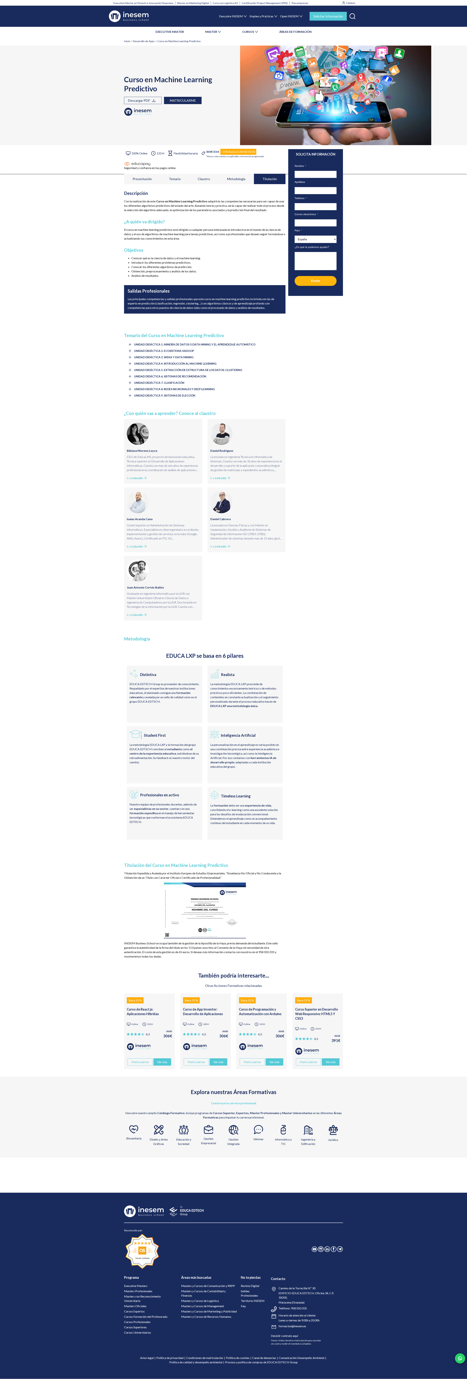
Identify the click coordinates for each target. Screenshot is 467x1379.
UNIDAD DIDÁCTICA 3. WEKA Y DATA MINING (164, 357)
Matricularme (183, 100)
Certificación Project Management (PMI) (265, 3)
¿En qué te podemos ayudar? (312, 247)
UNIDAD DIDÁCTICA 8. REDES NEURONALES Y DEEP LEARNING (174, 389)
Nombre (300, 165)
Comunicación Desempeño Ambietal (301, 1357)
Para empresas (300, 3)
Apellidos (300, 181)
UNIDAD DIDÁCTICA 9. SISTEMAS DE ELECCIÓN (164, 395)
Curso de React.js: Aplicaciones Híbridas (143, 1011)
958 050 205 (299, 1308)
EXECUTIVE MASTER (170, 31)
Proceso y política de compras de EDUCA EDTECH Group (261, 1362)
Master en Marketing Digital (193, 3)
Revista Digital (250, 1285)
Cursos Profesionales (137, 1322)
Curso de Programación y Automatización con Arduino (260, 1011)
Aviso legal (147, 1357)
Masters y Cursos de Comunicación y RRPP (208, 1285)
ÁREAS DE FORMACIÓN (295, 31)
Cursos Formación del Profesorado (145, 1316)
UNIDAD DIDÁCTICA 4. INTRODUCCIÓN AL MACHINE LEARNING (175, 363)
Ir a (135, 478)
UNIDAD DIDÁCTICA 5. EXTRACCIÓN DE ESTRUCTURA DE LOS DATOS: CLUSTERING (188, 370)
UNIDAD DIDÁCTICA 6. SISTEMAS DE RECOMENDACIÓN (170, 376)
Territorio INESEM (253, 1300)
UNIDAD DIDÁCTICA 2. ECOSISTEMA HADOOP (164, 350)
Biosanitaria (133, 1138)
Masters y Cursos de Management (202, 1306)
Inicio (127, 41)
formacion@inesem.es (292, 1326)
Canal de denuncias (264, 1357)
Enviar (315, 281)
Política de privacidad (170, 1357)
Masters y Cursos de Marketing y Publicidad (209, 1311)
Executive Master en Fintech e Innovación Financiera (143, 3)
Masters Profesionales (138, 1291)
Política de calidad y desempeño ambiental (195, 1362)
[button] (352, 15)
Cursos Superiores (135, 1327)
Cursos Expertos (134, 1311)
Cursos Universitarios (137, 1332)
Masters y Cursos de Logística (200, 1300)
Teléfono (300, 198)
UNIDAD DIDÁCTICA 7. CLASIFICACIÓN (159, 382)
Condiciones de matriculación (204, 1357)
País (298, 230)
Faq (243, 1306)
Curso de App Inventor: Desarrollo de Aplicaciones (203, 1011)
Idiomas (258, 1139)
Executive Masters (135, 1285)
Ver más (162, 1062)
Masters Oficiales (135, 1306)
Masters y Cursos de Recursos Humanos (206, 1316)
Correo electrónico (306, 214)
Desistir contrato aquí (284, 1335)
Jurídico (333, 1139)
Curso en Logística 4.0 (225, 3)
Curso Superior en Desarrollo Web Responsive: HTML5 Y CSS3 (316, 1013)
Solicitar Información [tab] (328, 16)
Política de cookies (238, 1357)
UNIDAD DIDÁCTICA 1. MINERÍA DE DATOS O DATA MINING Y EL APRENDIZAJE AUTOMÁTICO (194, 344)
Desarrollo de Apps (144, 41)
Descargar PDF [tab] (139, 100)
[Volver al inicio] (128, 16)
